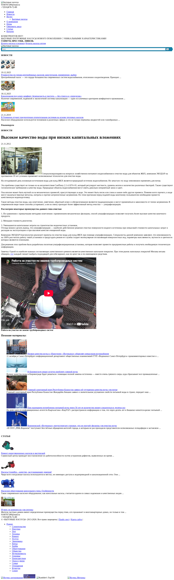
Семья (15, 563)
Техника (16, 534)
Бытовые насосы (19, 19)
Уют (14, 531)
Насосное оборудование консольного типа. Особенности (27, 491)
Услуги (15, 539)
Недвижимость (19, 553)
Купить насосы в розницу (13, 43)
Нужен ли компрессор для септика (17, 509)
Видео (9, 17)
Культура (16, 568)
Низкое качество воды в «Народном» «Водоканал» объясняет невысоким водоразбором (68, 354)
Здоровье (16, 556)
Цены (9, 24)
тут (11, 254)
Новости (11, 14)
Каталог (10, 31)
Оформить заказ (14, 26)
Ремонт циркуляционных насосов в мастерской (23, 453)
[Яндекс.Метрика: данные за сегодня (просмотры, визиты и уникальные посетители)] (76, 577)
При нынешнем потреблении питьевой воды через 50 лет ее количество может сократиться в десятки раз (76, 407)
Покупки (16, 529)
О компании (12, 21)
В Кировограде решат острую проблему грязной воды (52, 372)
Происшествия (19, 558)
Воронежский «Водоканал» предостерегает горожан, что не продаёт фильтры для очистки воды (72, 425)
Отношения (17, 566)
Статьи (10, 29)
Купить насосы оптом (36, 43)
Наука (15, 544)
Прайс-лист (64, 519)
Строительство (19, 526)
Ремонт (15, 536)
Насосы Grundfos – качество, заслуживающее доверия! (26, 472)
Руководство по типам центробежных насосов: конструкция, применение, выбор (39, 75)
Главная (10, 12)
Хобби (15, 546)
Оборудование (18, 548)
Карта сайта (76, 519)
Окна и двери (18, 561)
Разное (10, 524)
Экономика (17, 541)
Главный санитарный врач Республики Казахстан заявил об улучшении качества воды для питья (72, 389)
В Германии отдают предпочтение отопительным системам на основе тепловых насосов (42, 117)
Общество (16, 551)
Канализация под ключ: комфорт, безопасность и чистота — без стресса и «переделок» (41, 96)
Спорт (15, 571)
